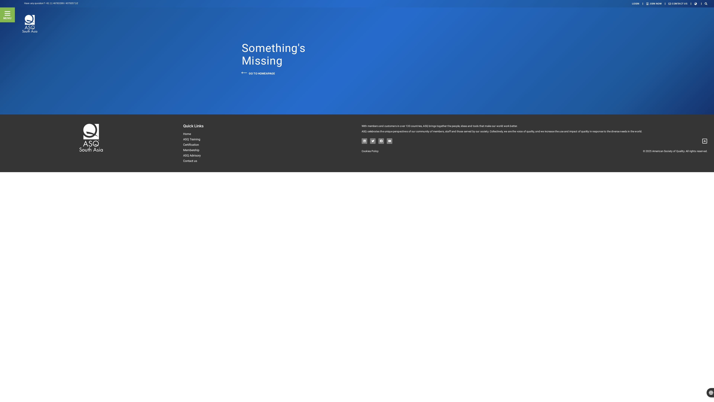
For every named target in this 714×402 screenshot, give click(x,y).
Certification (191, 144)
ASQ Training (191, 139)
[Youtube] (389, 141)
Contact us (190, 161)
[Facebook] (381, 141)
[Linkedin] (364, 141)
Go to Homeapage (262, 73)
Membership (191, 150)
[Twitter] (373, 141)
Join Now (656, 3)
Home (187, 134)
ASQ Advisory (192, 155)
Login (635, 3)
